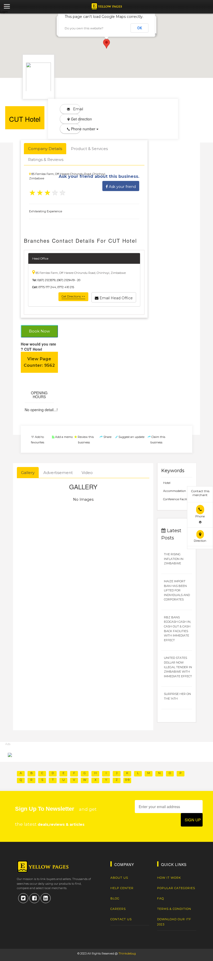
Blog (114, 898)
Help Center (122, 888)
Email (75, 109)
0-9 (127, 780)
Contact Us (121, 919)
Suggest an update (131, 437)
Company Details (45, 148)
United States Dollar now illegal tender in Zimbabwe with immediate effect (178, 667)
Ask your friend (122, 186)
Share (107, 437)
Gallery (28, 472)
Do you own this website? (84, 28)
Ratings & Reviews (45, 159)
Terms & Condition (174, 909)
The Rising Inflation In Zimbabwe (173, 558)
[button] (106, 44)
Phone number (75, 128)
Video (87, 472)
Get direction (75, 118)
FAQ (160, 898)
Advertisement (58, 472)
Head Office (40, 258)
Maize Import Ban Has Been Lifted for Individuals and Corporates (177, 590)
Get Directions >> (73, 296)
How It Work (169, 877)
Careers (118, 909)
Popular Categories (176, 888)
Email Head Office (115, 298)
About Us (119, 877)
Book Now (39, 331)
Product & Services (89, 148)
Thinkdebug (127, 953)
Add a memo (63, 437)
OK (139, 28)
